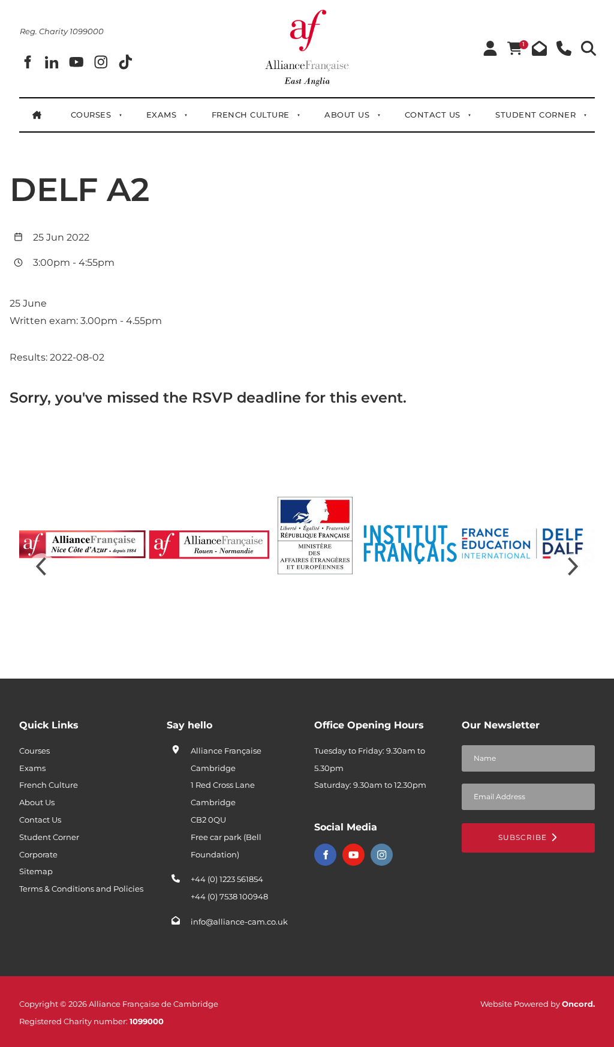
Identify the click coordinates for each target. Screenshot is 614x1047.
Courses (91, 114)
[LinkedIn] (56, 62)
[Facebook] (32, 62)
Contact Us (432, 114)
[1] (514, 49)
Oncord (577, 1004)
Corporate (38, 854)
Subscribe (523, 837)
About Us (346, 114)
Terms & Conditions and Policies (81, 888)
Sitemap (36, 871)
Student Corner (535, 114)
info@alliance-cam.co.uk (239, 921)
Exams (161, 114)
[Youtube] (353, 855)
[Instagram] (382, 855)
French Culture (251, 114)
